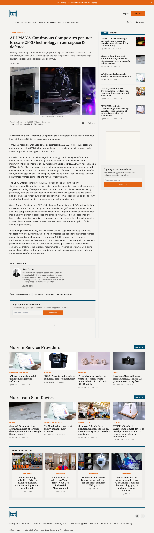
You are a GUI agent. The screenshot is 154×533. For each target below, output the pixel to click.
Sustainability (84, 422)
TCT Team (106, 49)
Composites (38, 294)
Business (47, 372)
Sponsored (27, 474)
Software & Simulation (18, 372)
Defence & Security (64, 294)
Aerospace (50, 294)
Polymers (82, 372)
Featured (113, 33)
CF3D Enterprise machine (26, 183)
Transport (117, 422)
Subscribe (53, 313)
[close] (151, 3)
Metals (115, 372)
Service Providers (17, 33)
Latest (104, 33)
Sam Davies (16, 63)
